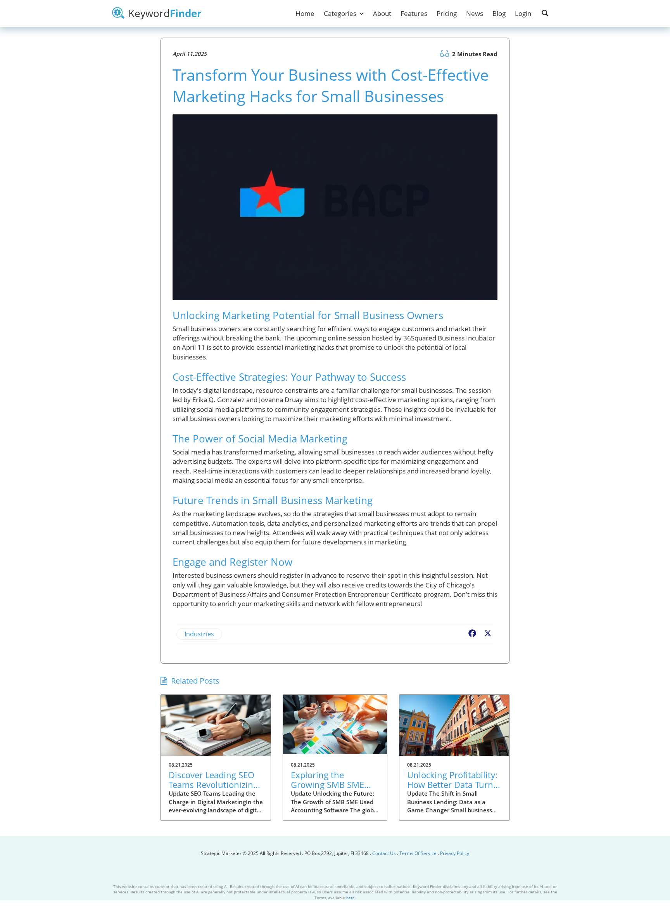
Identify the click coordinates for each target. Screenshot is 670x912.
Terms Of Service (418, 853)
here (350, 897)
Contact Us (384, 853)
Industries (199, 634)
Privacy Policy (454, 853)
